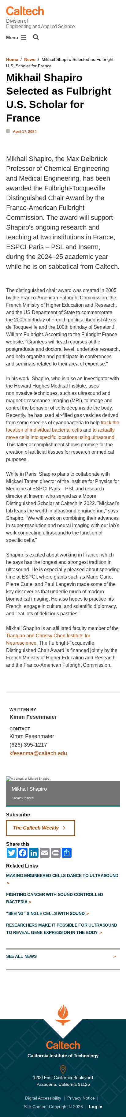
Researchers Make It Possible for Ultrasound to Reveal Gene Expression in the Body (61, 929)
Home (12, 59)
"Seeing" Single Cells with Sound (46, 913)
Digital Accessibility (43, 1098)
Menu (12, 37)
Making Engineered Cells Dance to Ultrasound (62, 875)
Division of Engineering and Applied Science (40, 23)
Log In (95, 1106)
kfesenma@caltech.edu (38, 753)
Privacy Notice (81, 1098)
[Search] (36, 37)
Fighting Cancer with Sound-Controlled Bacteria (54, 898)
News (29, 59)
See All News (21, 956)
